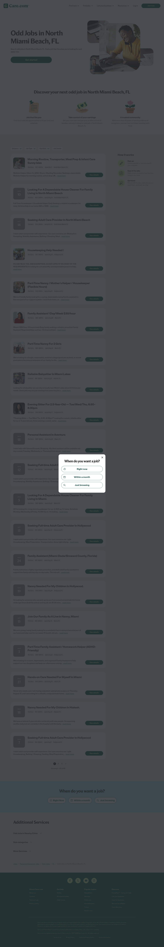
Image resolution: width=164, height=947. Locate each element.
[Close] (102, 457)
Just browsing (82, 485)
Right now (82, 469)
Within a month (82, 477)
